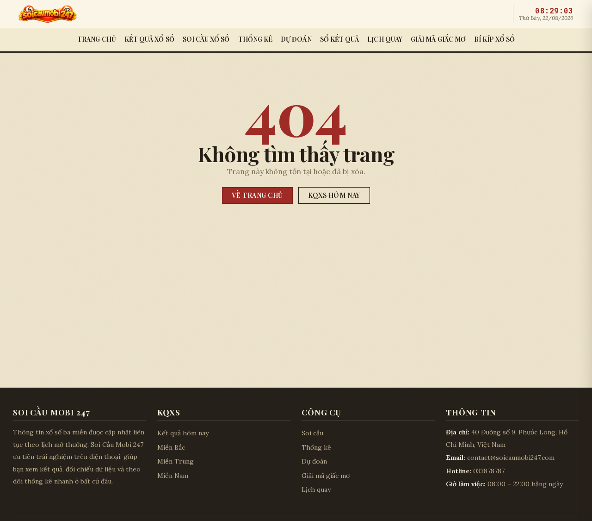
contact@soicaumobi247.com (511, 457)
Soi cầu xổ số (206, 39)
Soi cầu (312, 433)
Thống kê (255, 39)
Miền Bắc (171, 447)
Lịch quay (384, 39)
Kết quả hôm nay (183, 433)
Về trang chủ (257, 195)
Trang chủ (96, 39)
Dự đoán (296, 39)
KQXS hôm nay (334, 195)
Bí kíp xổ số (494, 39)
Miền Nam (172, 475)
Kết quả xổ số (149, 39)
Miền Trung (175, 461)
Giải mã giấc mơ (438, 39)
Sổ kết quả (339, 39)
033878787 (489, 471)
